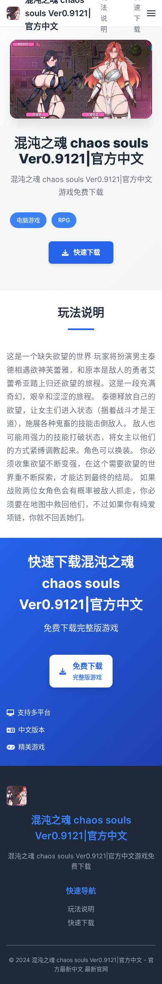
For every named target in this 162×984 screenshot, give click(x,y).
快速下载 (87, 252)
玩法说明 (81, 909)
